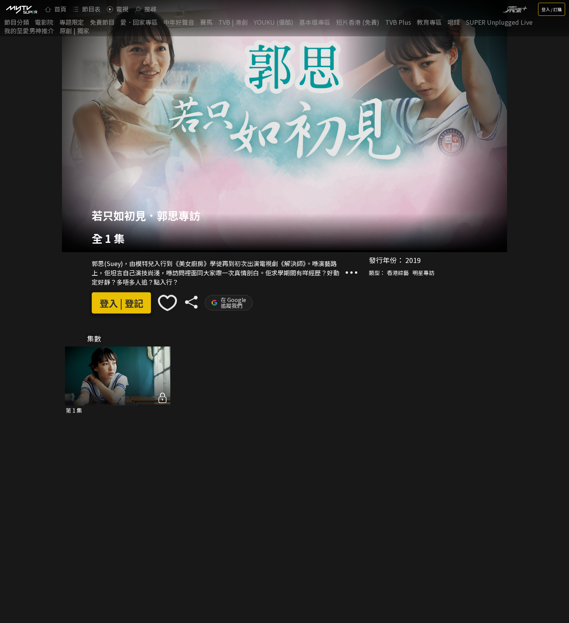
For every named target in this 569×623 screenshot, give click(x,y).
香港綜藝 (398, 273)
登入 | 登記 (121, 303)
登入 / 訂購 (552, 9)
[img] (21, 9)
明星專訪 (423, 273)
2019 (413, 260)
